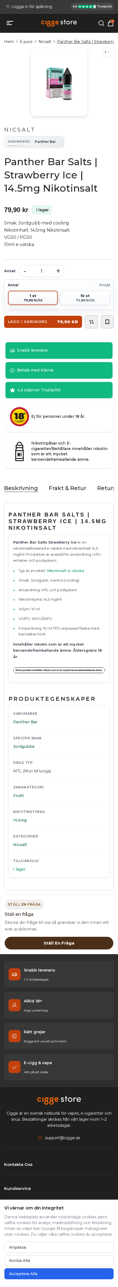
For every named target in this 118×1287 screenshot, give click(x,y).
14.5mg (20, 820)
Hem (9, 41)
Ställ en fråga (59, 943)
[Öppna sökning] (101, 23)
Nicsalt (44, 41)
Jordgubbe (24, 746)
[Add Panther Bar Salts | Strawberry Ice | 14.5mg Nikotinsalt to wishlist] (107, 321)
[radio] (33, 298)
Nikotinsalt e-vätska (65, 570)
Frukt (18, 795)
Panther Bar (25, 721)
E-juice (26, 41)
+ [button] (58, 271)
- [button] (25, 271)
